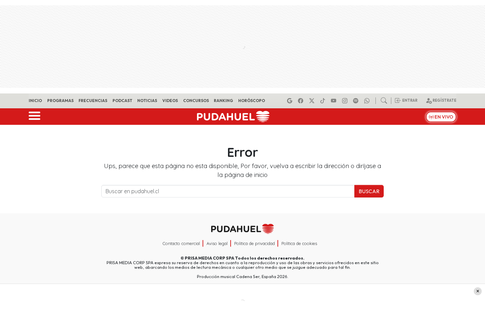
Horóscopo (251, 100)
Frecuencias (93, 100)
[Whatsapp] (368, 100)
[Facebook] (301, 100)
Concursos (196, 100)
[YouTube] (334, 100)
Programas (60, 100)
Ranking (223, 100)
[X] (312, 100)
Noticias (147, 100)
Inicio (35, 100)
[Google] (290, 100)
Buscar (369, 191)
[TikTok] (323, 100)
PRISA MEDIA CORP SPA (209, 258)
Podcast (122, 100)
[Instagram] (345, 100)
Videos (170, 100)
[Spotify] (356, 100)
